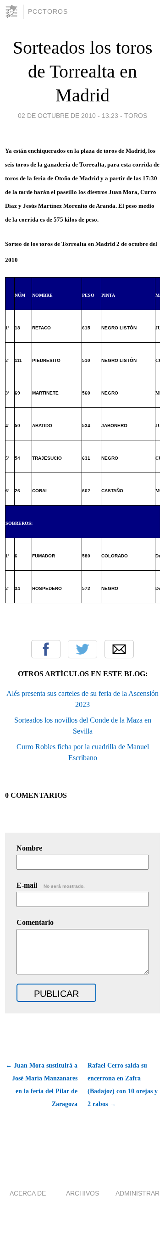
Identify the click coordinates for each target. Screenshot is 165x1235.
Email (119, 649)
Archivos (82, 1193)
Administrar (138, 1193)
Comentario (35, 922)
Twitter (82, 649)
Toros (135, 115)
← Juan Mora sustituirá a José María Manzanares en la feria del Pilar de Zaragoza (41, 1084)
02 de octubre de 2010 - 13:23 (68, 115)
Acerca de (28, 1193)
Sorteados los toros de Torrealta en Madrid (83, 71)
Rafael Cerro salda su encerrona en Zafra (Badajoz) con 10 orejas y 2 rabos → (123, 1084)
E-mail (50, 885)
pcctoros (48, 11)
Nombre (29, 848)
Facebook (45, 649)
